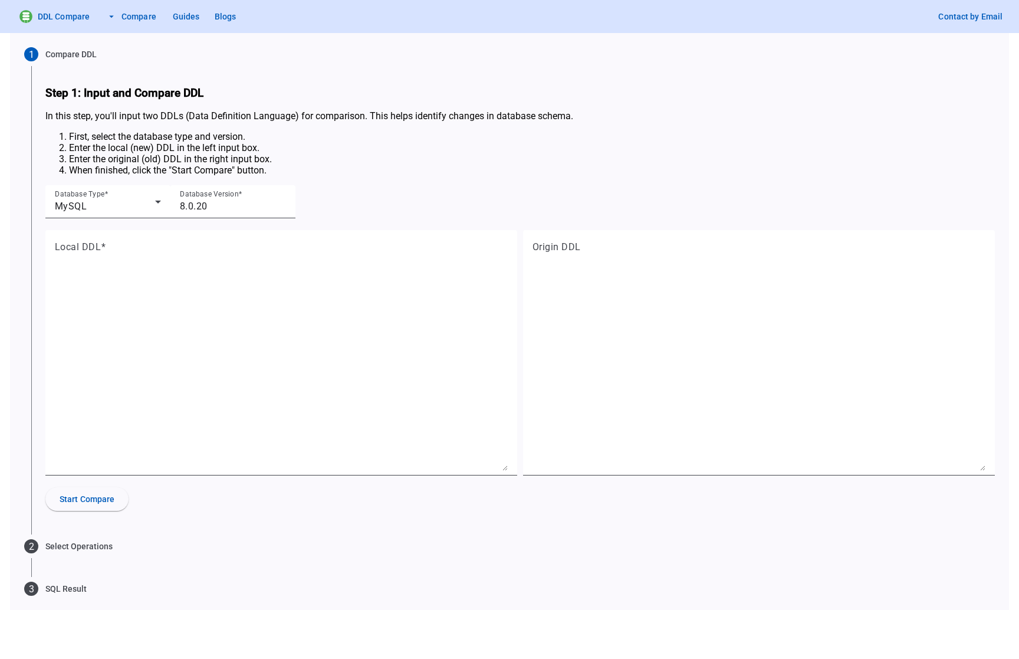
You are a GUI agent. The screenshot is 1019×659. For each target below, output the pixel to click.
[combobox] (108, 206)
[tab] (509, 54)
